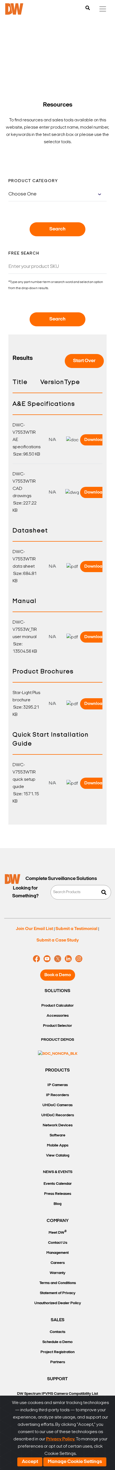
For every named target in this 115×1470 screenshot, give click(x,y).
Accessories (58, 1016)
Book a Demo (57, 975)
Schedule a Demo (57, 1342)
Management (57, 1253)
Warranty (57, 1273)
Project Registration (57, 1352)
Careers (58, 1263)
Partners (57, 1362)
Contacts (57, 1332)
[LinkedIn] (68, 959)
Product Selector (57, 1026)
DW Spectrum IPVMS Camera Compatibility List (57, 1394)
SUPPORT (57, 1379)
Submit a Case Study (58, 940)
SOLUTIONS (57, 991)
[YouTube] (47, 959)
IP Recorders (57, 1095)
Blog (57, 1204)
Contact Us (57, 1243)
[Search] (87, 8)
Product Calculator (57, 1006)
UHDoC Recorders (57, 1115)
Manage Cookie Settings (75, 1461)
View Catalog (57, 1155)
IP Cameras (57, 1085)
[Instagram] (78, 959)
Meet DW (58, 1232)
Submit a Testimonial (76, 929)
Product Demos (57, 1040)
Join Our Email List (34, 929)
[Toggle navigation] (103, 9)
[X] (57, 959)
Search (57, 229)
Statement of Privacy (57, 1293)
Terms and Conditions (57, 1283)
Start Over (84, 361)
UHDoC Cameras (57, 1105)
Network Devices (58, 1125)
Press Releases (57, 1194)
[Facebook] (36, 959)
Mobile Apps (57, 1145)
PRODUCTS (57, 1070)
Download (94, 440)
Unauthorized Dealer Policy (57, 1303)
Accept (30, 1461)
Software (57, 1135)
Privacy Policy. (60, 1439)
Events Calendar (58, 1184)
